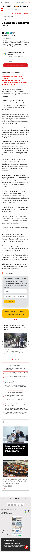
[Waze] (29, 511)
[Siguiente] (29, 343)
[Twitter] (3, 33)
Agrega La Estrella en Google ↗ (15, 65)
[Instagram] (19, 9)
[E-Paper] (27, 2)
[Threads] (9, 9)
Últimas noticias (15, 393)
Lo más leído (15, 365)
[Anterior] (2, 343)
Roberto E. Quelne (9, 36)
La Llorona (26, 13)
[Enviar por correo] (13, 33)
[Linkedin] (11, 33)
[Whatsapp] (8, 33)
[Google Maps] (25, 511)
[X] (12, 9)
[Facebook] (16, 9)
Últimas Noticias (16, 13)
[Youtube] (22, 9)
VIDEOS (15, 320)
